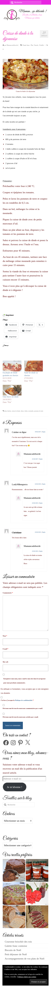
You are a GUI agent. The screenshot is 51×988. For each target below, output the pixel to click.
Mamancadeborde (12, 45)
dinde (25, 411)
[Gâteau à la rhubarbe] (14, 893)
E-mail (5, 649)
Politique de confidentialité (24, 700)
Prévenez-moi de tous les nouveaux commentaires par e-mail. (23, 708)
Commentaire (8, 593)
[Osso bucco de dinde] (12, 390)
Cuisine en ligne (19, 432)
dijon (22, 411)
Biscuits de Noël (13, 950)
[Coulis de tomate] (37, 870)
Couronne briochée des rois (18, 941)
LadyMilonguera (19, 484)
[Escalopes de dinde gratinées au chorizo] (12, 366)
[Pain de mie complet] (14, 916)
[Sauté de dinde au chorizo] (33, 366)
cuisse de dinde (16, 411)
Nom (5, 636)
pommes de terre (38, 411)
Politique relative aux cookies (26, 977)
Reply (43, 432)
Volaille (41, 45)
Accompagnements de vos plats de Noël (24, 958)
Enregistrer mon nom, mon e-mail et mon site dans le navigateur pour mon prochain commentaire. (24, 681)
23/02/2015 (38, 484)
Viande (36, 45)
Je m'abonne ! (14, 786)
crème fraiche (7, 411)
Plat (32, 45)
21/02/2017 (35, 459)
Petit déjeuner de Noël (16, 954)
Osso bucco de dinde (10, 397)
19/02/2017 (38, 432)
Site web (5, 662)
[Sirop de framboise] (37, 893)
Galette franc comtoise (16, 946)
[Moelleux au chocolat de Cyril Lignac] (14, 870)
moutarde (30, 411)
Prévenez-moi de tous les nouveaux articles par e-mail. (20, 717)
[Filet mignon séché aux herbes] (37, 916)
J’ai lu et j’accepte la (17, 700)
